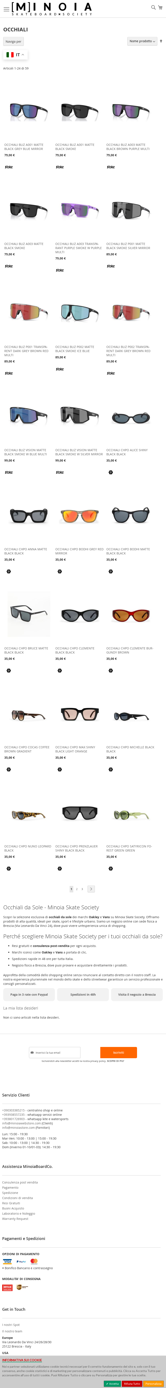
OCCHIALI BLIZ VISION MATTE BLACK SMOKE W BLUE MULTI (25, 452)
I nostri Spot (11, 1325)
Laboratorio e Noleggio (18, 1213)
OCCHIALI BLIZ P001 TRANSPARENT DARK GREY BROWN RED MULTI (26, 351)
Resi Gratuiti (11, 1203)
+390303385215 (13, 1110)
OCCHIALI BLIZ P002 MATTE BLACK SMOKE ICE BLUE (74, 349)
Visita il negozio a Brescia (137, 994)
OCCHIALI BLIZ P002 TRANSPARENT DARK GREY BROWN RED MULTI (128, 351)
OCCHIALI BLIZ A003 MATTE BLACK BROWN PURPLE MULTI (128, 147)
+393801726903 (13, 1119)
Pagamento (10, 1187)
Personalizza (153, 1384)
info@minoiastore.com (18, 1128)
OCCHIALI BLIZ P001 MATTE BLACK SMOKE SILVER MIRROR (128, 246)
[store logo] (52, 8)
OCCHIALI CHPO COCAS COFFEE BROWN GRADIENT (26, 749)
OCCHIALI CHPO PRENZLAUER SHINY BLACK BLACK (76, 848)
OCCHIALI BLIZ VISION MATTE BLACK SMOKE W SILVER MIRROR (79, 452)
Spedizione (10, 1193)
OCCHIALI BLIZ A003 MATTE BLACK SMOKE (23, 246)
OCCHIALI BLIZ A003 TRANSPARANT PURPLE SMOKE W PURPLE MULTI (78, 248)
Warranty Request (15, 1219)
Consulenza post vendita (20, 1182)
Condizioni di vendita (17, 1198)
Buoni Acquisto (13, 1208)
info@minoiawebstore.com (21, 1123)
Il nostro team (12, 1331)
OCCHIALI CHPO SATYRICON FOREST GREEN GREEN (129, 848)
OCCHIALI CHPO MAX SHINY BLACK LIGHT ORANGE (75, 749)
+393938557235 (13, 1115)
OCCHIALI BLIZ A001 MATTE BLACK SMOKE (74, 147)
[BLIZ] (8, 170)
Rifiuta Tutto (132, 1384)
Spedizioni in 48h (83, 994)
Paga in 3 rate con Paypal (29, 994)
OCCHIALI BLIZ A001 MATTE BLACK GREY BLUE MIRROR (23, 147)
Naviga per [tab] (13, 41)
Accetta (114, 1384)
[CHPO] (110, 475)
